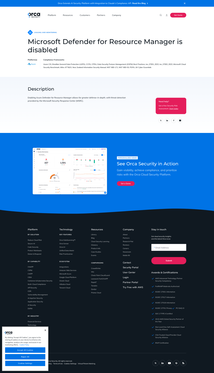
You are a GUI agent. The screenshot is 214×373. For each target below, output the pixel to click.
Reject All (25, 357)
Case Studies (96, 252)
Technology (32, 325)
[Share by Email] (180, 120)
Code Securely (33, 247)
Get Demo (178, 15)
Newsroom (127, 252)
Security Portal (130, 267)
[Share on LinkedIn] (167, 120)
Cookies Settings (25, 363)
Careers (126, 248)
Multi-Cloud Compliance (37, 284)
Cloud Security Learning (100, 241)
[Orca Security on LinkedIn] (162, 363)
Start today (173, 109)
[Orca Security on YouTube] (169, 363)
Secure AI (31, 244)
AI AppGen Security (35, 298)
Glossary (94, 245)
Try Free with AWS (133, 287)
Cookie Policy (24, 345)
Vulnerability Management (38, 295)
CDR (29, 291)
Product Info (95, 248)
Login (126, 277)
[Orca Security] (34, 15)
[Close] (45, 330)
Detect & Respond (34, 254)
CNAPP (30, 267)
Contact (127, 263)
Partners (101, 15)
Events (93, 255)
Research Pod (128, 241)
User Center (129, 272)
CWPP (30, 274)
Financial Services (34, 322)
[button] (184, 3)
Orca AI (62, 247)
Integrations (64, 267)
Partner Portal (130, 282)
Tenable (94, 286)
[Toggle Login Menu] (166, 15)
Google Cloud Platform (67, 277)
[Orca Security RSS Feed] (183, 363)
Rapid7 (94, 282)
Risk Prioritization (66, 254)
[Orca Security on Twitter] (156, 363)
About (125, 234)
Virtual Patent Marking (86, 364)
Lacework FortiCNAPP (99, 279)
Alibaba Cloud (64, 284)
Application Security (35, 302)
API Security (32, 288)
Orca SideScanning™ (67, 240)
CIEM (30, 277)
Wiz (92, 272)
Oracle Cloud (64, 281)
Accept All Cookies (25, 350)
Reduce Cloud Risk (35, 240)
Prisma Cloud (96, 293)
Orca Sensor (64, 244)
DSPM (30, 309)
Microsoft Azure (65, 274)
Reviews (126, 245)
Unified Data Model (66, 250)
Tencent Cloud (64, 288)
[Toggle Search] (160, 15)
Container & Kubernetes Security (40, 281)
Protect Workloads (35, 250)
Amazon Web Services (67, 270)
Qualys (93, 289)
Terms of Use (58, 364)
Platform (52, 15)
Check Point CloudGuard (100, 275)
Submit (169, 260)
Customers (85, 15)
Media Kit (126, 255)
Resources (68, 15)
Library (94, 234)
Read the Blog (139, 3)
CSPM (30, 270)
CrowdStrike (96, 268)
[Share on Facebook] (173, 120)
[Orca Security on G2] (176, 363)
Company (116, 15)
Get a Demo (126, 183)
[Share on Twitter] (160, 120)
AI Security (32, 305)
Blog (92, 238)
